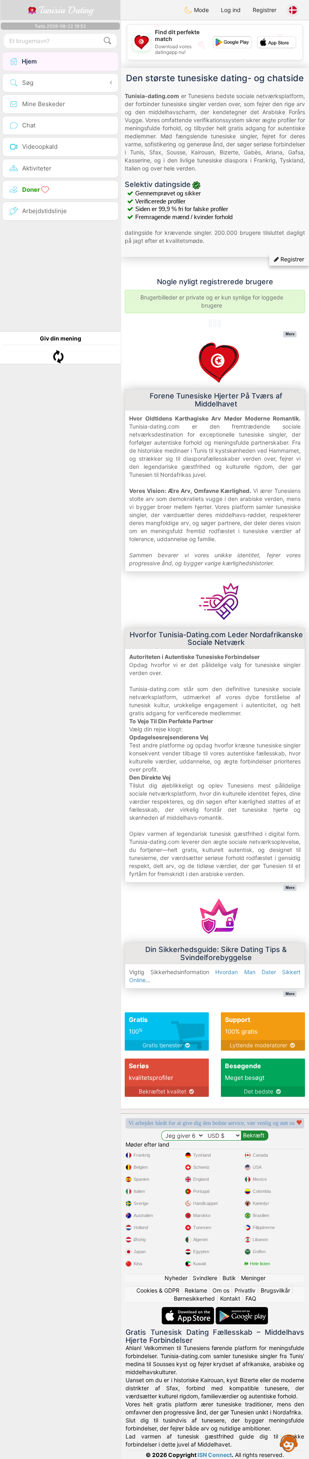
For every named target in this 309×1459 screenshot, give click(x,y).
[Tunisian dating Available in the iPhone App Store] (189, 1310)
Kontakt (230, 1298)
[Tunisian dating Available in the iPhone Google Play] (242, 1310)
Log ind (231, 9)
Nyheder (176, 1277)
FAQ (250, 1298)
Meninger (253, 1277)
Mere (290, 334)
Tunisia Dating (64, 10)
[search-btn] (107, 41)
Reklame (196, 1290)
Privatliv (245, 1290)
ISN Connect (215, 1454)
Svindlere (205, 1277)
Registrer (264, 9)
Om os (220, 1290)
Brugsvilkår (275, 1290)
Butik (229, 1277)
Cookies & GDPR (157, 1290)
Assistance (288, 1443)
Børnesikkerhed (194, 1298)
